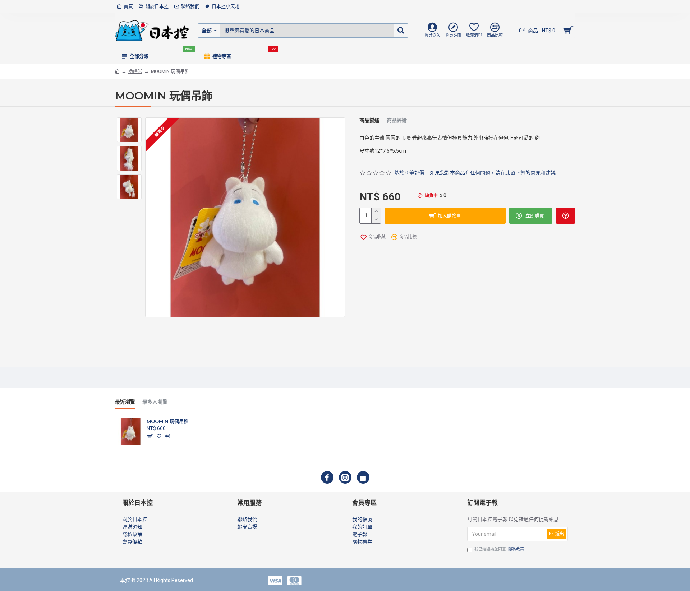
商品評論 (397, 120)
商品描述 (369, 120)
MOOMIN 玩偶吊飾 (167, 421)
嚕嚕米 (135, 71)
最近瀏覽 (125, 402)
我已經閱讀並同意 (499, 549)
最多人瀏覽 (154, 402)
